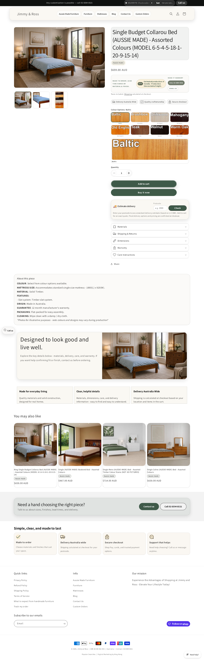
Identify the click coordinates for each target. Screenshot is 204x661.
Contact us (149, 506)
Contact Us (78, 601)
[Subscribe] (64, 623)
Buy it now (144, 192)
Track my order (21, 606)
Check (177, 208)
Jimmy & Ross (82, 649)
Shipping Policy (21, 590)
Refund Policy (20, 585)
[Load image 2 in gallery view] (41, 100)
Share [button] (116, 264)
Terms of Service (22, 596)
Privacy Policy (20, 580)
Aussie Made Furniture (84, 580)
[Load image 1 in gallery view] (23, 100)
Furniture (77, 585)
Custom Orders (80, 606)
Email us (173, 88)
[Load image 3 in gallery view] (59, 100)
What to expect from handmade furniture (34, 601)
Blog (75, 596)
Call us (181, 2)
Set (158, 2)
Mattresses (78, 590)
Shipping (128, 94)
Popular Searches (89, 654)
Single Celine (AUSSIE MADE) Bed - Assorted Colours (166, 470)
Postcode (157, 203)
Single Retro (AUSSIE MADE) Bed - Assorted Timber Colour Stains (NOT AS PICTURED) (121, 470)
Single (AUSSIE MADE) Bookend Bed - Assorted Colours (78, 470)
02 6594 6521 (128, 649)
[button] (69, 14)
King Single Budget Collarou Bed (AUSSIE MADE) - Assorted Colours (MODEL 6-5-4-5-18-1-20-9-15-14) (35, 472)
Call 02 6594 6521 (176, 83)
